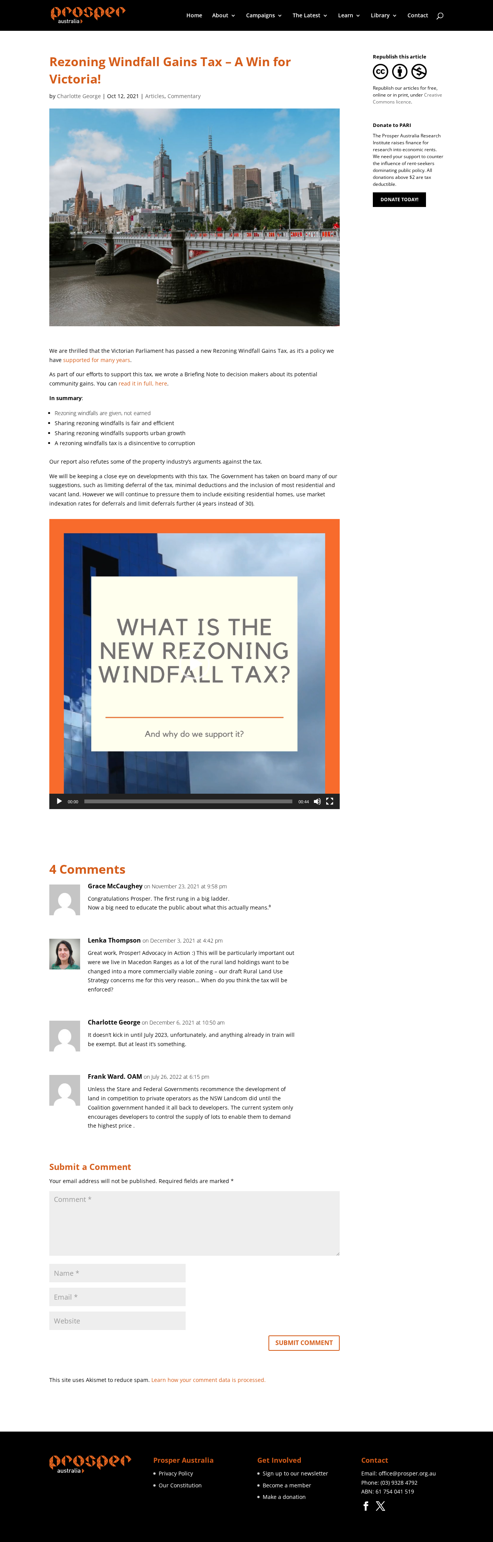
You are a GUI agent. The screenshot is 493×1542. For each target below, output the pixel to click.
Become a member (287, 1485)
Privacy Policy (176, 1473)
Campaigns (260, 16)
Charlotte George (79, 96)
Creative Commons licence (407, 98)
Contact (417, 16)
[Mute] (317, 801)
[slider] (188, 801)
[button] (194, 664)
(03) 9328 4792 (399, 1482)
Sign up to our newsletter (295, 1473)
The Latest (306, 16)
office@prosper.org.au (407, 1473)
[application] (194, 664)
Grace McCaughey (115, 886)
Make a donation (284, 1496)
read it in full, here (143, 383)
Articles (154, 96)
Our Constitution (180, 1485)
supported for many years (96, 360)
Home (194, 16)
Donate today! (399, 199)
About (220, 16)
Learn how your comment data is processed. (208, 1379)
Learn (345, 16)
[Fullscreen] (330, 801)
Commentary (184, 96)
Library (380, 16)
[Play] (59, 801)
